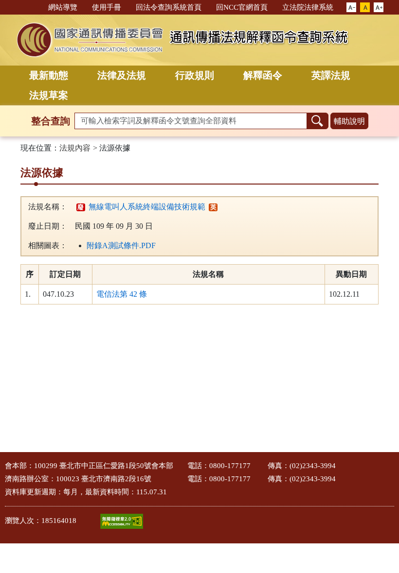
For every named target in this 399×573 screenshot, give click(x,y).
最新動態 (48, 75)
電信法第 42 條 (121, 294)
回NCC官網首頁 (242, 7)
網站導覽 (62, 7)
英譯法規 (330, 75)
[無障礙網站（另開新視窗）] (121, 521)
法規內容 (75, 148)
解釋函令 (262, 75)
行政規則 (194, 75)
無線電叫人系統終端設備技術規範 (141, 206)
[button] (351, 8)
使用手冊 (106, 7)
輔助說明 (349, 121)
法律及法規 (121, 75)
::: (36, 6)
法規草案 (48, 95)
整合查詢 (50, 121)
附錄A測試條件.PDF (121, 245)
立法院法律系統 (307, 7)
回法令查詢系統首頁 (168, 7)
